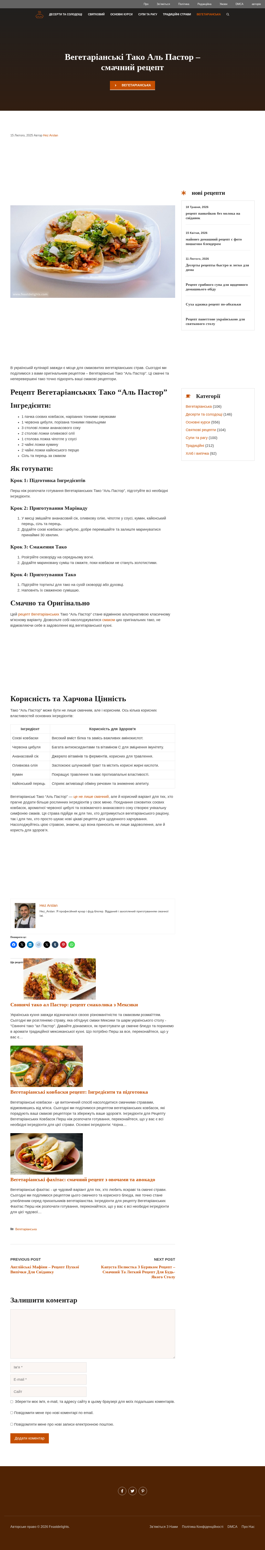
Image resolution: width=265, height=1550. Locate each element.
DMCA (239, 4)
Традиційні (195, 446)
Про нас (248, 1526)
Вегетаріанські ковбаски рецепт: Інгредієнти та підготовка (79, 1092)
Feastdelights (59, 1526)
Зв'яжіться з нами (163, 1526)
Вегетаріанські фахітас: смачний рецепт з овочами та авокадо (82, 1179)
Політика (183, 4)
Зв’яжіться (163, 4)
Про (146, 4)
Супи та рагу (147, 14)
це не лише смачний (91, 797)
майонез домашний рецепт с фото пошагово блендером (214, 241)
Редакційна (204, 4)
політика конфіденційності (202, 1526)
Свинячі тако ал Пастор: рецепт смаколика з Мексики (74, 1004)
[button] (228, 14)
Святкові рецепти (201, 430)
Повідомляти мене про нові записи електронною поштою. (64, 1424)
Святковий (96, 14)
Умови (223, 4)
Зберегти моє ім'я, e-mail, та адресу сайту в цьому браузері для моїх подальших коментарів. (95, 1402)
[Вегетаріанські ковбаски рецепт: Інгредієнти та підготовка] (46, 1086)
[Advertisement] (92, 174)
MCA (233, 1526)
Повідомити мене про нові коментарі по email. (54, 1413)
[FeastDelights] (39, 14)
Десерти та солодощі (65, 14)
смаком (108, 620)
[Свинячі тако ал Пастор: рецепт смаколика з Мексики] (59, 998)
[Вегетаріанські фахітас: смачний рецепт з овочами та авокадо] (46, 1173)
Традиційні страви (177, 14)
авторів (256, 4)
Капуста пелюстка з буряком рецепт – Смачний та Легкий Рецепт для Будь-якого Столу (138, 1272)
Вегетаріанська (209, 14)
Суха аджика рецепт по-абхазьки (213, 304)
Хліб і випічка (197, 453)
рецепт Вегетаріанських (38, 614)
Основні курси (121, 14)
